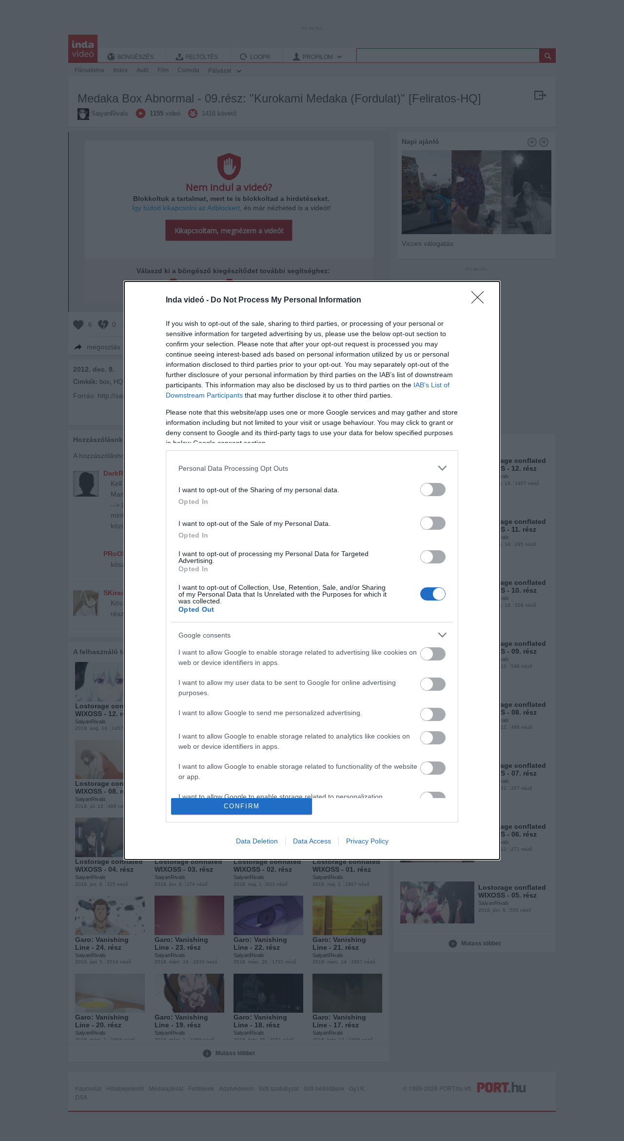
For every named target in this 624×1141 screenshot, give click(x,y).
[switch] (433, 489)
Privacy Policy (367, 841)
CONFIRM (242, 806)
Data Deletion (257, 841)
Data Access (312, 841)
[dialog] (312, 570)
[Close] (480, 300)
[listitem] (312, 468)
